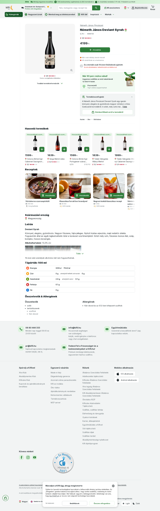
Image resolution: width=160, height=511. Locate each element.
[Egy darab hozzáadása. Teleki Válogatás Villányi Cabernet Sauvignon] (131, 149)
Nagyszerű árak (35, 14)
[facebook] (21, 457)
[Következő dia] (130, 142)
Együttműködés (119, 327)
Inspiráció (94, 14)
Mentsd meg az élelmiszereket (61, 14)
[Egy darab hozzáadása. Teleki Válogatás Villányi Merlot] (109, 149)
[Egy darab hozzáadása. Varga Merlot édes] (64, 149)
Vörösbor (97, 119)
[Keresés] (96, 7)
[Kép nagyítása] (72, 70)
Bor (89, 119)
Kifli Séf (84, 14)
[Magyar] (126, 7)
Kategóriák (14, 14)
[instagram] (28, 457)
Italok (82, 119)
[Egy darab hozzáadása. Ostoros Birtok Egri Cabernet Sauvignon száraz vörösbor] (41, 149)
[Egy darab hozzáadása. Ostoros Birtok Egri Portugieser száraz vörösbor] (86, 149)
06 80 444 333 (33, 327)
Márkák (108, 14)
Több (124, 107)
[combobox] (75, 7)
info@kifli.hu (74, 327)
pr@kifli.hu (31, 346)
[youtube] (34, 457)
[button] (139, 8)
